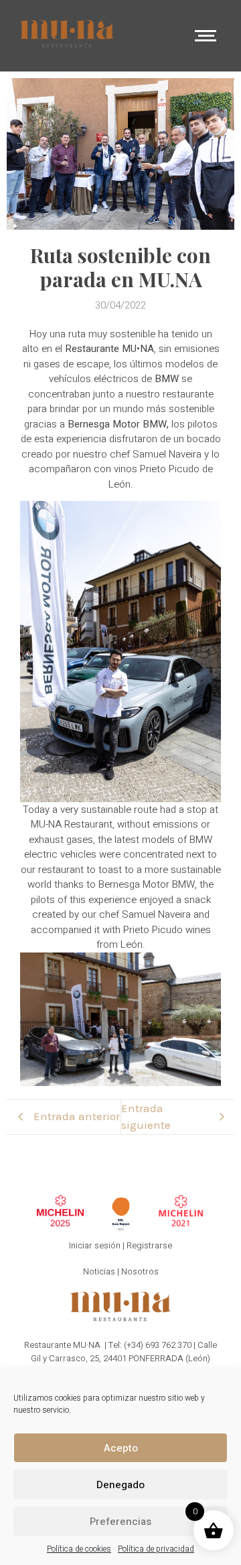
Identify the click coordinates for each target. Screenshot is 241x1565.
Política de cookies (79, 1549)
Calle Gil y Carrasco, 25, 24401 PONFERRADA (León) (124, 1352)
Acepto (121, 1448)
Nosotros (140, 1271)
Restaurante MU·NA (62, 1345)
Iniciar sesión (94, 1245)
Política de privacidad (156, 1549)
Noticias (99, 1271)
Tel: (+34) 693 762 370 (149, 1345)
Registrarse (149, 1245)
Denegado (120, 1484)
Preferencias (120, 1521)
